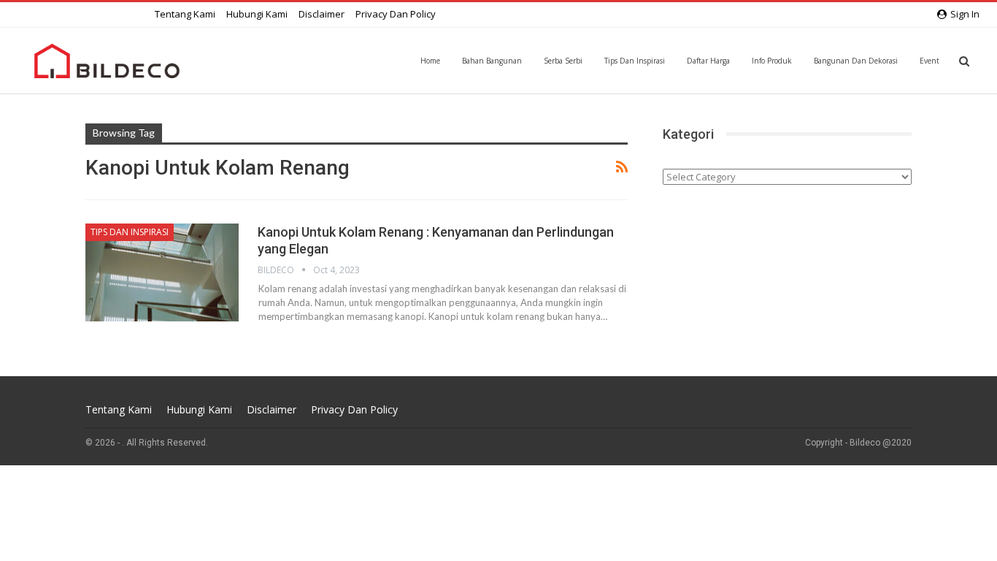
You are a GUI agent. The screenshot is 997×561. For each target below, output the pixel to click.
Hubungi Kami (257, 13)
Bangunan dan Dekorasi (856, 61)
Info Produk (772, 61)
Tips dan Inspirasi (634, 61)
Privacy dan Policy (395, 13)
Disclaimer (321, 13)
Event (929, 61)
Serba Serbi (563, 61)
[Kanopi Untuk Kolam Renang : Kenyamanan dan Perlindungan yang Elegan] (162, 272)
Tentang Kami (185, 13)
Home (430, 61)
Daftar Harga (708, 61)
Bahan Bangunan (492, 61)
